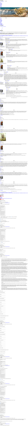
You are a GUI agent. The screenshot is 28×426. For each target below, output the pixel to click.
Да (8, 38)
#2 (0, 108)
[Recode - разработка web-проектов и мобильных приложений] (2, 196)
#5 (0, 142)
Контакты (1, 197)
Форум (1, 5)
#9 (0, 180)
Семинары (1, 3)
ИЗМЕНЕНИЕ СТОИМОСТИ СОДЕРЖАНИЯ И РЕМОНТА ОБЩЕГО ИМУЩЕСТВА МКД (11, 35)
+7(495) (2, 1)
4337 (3, 56)
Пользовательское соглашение (3, 198)
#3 (8, 48)
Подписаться (1, 424)
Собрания (1, 24)
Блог (0, 2)
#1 (0, 100)
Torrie (0, 38)
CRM (0, 22)
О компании (1, 23)
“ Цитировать (1, 103)
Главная (1, 18)
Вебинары (1, 20)
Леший (8, 67)
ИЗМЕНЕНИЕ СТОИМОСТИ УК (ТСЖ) (24, 35)
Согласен (22, 419)
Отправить (1, 203)
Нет (9, 38)
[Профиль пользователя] (1, 55)
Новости (1, 21)
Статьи (1, 19)
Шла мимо (1, 64)
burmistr (1, 42)
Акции (1, 6)
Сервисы (1, 4)
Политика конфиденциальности (9, 198)
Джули (1, 182)
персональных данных (7, 226)
